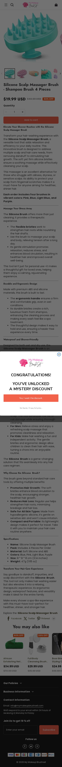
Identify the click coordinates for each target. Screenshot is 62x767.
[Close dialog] (59, 354)
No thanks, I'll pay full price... (31, 408)
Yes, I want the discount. (31, 398)
